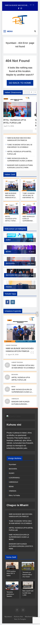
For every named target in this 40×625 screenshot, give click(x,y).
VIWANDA (12, 491)
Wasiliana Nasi (30, 616)
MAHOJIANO (11, 567)
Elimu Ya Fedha (14, 495)
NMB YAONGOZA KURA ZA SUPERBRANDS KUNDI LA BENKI (22, 392)
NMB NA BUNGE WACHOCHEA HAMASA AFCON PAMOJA (16, 5)
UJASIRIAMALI (14, 478)
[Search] (35, 31)
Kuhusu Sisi (18, 616)
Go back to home (20, 83)
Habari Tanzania (11, 189)
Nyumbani (11, 43)
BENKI (25, 212)
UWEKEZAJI (15, 399)
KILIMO (11, 473)
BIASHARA (9, 115)
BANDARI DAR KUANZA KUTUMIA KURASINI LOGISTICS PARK (20, 404)
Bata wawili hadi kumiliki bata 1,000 (28, 593)
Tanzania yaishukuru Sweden (10, 594)
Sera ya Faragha (20, 619)
